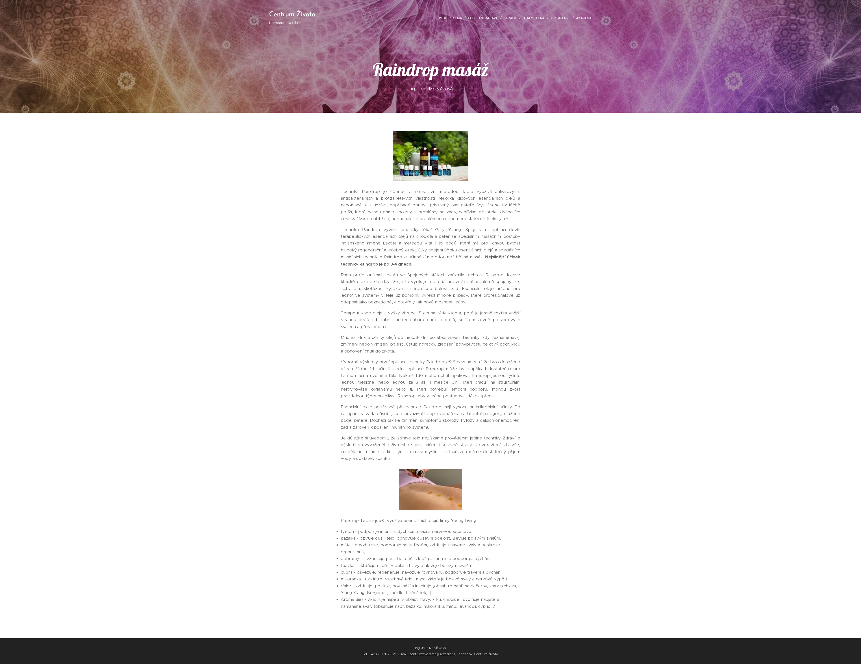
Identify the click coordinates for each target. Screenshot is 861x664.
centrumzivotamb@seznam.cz (432, 654)
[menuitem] (444, 18)
